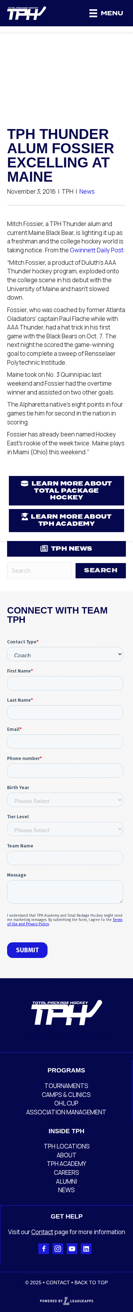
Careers (66, 1172)
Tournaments (66, 1086)
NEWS (66, 1190)
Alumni (66, 1181)
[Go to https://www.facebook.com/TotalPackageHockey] (43, 1248)
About (67, 1155)
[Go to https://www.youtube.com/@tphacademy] (72, 1248)
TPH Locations (67, 1146)
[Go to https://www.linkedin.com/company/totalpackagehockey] (86, 1248)
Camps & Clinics (66, 1095)
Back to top (91, 1282)
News (87, 191)
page (60, 1232)
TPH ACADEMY (66, 1164)
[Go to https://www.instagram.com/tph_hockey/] (57, 1248)
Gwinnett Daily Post (96, 250)
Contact (42, 1232)
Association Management (66, 1112)
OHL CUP (66, 1103)
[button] (101, 570)
